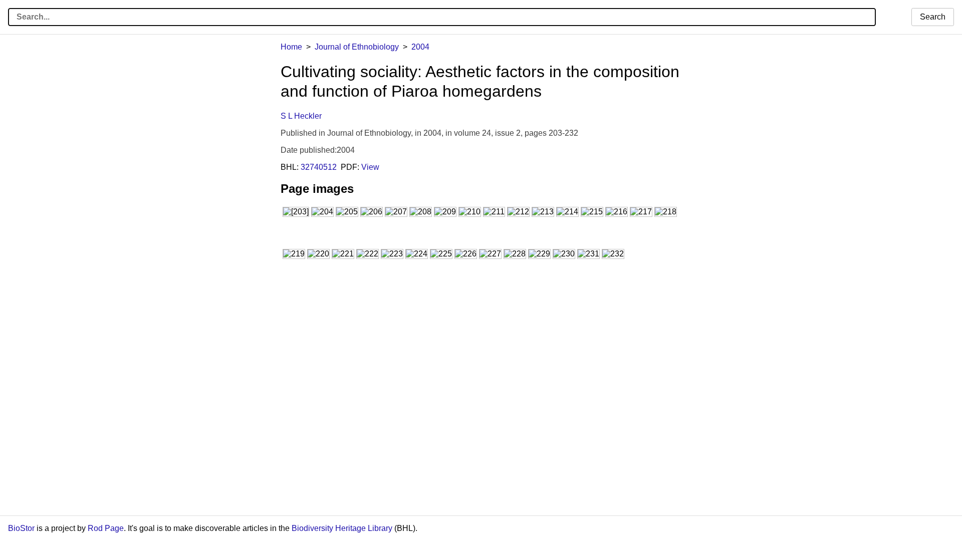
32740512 (319, 167)
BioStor (21, 528)
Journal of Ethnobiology (357, 47)
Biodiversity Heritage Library (342, 528)
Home (291, 47)
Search (932, 17)
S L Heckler (301, 116)
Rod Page (106, 528)
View (370, 167)
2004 (420, 47)
